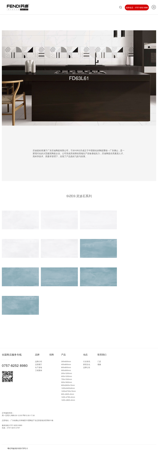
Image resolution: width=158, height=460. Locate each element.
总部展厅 (38, 364)
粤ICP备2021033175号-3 (17, 448)
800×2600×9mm (67, 394)
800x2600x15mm (68, 385)
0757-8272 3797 (13, 427)
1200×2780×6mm (68, 397)
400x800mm (66, 364)
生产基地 (38, 367)
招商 (51, 354)
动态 (85, 354)
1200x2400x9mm (68, 388)
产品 (63, 354)
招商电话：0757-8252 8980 (137, 7)
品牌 (37, 354)
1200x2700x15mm (68, 391)
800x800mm (66, 367)
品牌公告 (86, 367)
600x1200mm (66, 376)
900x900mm (66, 370)
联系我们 (102, 354)
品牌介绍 (38, 361)
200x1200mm (66, 373)
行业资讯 (86, 361)
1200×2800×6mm (68, 400)
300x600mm (66, 361)
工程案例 (38, 370)
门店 (99, 361)
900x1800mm (66, 382)
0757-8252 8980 (15, 365)
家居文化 (86, 364)
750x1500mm (66, 379)
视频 (99, 364)
